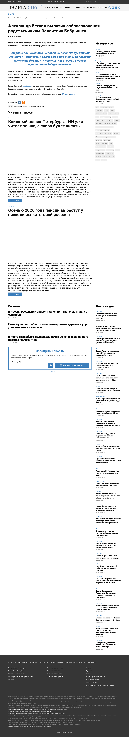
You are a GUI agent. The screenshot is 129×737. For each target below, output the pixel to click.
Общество (11, 206)
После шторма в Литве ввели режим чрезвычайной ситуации (107, 557)
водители (112, 156)
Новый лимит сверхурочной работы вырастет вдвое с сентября (106, 568)
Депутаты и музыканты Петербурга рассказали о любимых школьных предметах (108, 423)
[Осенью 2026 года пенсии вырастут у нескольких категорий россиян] (50, 240)
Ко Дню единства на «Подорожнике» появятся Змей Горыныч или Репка (107, 99)
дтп (97, 107)
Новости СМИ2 (50, 372)
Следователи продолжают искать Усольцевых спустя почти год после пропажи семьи (107, 76)
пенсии (115, 117)
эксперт (98, 156)
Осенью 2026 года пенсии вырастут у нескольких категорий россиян (45, 212)
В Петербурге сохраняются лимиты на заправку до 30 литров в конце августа (106, 545)
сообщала (26, 86)
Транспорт (98, 61)
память (114, 123)
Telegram (65, 94)
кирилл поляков (108, 127)
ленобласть (103, 107)
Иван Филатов (29, 37)
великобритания (101, 133)
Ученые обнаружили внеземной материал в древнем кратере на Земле (108, 448)
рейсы (117, 150)
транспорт (107, 123)
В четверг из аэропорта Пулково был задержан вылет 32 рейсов (108, 619)
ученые (111, 113)
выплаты (116, 120)
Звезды (98, 324)
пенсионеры (108, 120)
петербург (99, 110)
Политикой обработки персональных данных (67, 731)
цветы (98, 160)
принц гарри (109, 153)
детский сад (110, 150)
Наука (98, 444)
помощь (98, 127)
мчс (97, 117)
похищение (99, 120)
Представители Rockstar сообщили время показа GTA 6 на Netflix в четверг (108, 461)
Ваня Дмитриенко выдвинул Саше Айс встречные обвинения (108, 389)
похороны (112, 137)
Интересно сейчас (14, 118)
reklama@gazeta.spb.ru (43, 726)
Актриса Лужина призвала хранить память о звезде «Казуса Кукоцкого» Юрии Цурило (108, 328)
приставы (99, 123)
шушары (106, 130)
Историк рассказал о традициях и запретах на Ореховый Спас (108, 412)
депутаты (99, 140)
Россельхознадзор (101, 137)
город (109, 117)
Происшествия (100, 481)
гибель (104, 160)
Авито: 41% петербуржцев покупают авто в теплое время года (106, 88)
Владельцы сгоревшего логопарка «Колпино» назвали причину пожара (107, 533)
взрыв (117, 113)
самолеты (116, 133)
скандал (102, 117)
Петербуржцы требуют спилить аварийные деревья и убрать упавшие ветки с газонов (108, 341)
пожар (112, 110)
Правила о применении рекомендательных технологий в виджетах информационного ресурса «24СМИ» (37, 709)
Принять (122, 731)
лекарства (99, 130)
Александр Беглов (20, 106)
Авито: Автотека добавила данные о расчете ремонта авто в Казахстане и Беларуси (108, 496)
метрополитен (100, 150)
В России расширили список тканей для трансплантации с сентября (107, 316)
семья (105, 113)
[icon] (109, 8)
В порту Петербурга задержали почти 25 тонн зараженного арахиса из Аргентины (107, 353)
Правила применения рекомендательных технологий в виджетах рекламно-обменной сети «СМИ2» (36, 713)
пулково (98, 113)
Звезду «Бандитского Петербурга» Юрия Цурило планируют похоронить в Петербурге (106, 594)
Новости (97, 49)
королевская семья (102, 143)
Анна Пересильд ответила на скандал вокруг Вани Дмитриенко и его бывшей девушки (107, 631)
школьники (107, 140)
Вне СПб (11, 14)
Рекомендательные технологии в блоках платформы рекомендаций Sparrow (29, 711)
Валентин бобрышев (36, 106)
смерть (111, 107)
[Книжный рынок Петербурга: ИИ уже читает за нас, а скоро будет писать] (50, 151)
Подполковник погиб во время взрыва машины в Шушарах (107, 484)
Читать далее (15, 200)
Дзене (72, 94)
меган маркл (100, 153)
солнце (105, 156)
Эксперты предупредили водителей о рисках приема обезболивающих (106, 645)
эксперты (110, 146)
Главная (10, 18)
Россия (106, 110)
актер (109, 133)
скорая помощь (101, 146)
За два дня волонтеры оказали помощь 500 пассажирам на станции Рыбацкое (107, 607)
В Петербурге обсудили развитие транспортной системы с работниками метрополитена (107, 65)
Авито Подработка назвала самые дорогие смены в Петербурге (105, 54)
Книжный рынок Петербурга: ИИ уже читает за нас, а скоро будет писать (45, 123)
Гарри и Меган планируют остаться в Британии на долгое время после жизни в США (107, 378)
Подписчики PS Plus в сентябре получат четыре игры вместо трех (107, 473)
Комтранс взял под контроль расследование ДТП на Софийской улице (107, 365)
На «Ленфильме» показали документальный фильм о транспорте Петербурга (106, 508)
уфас (111, 143)
